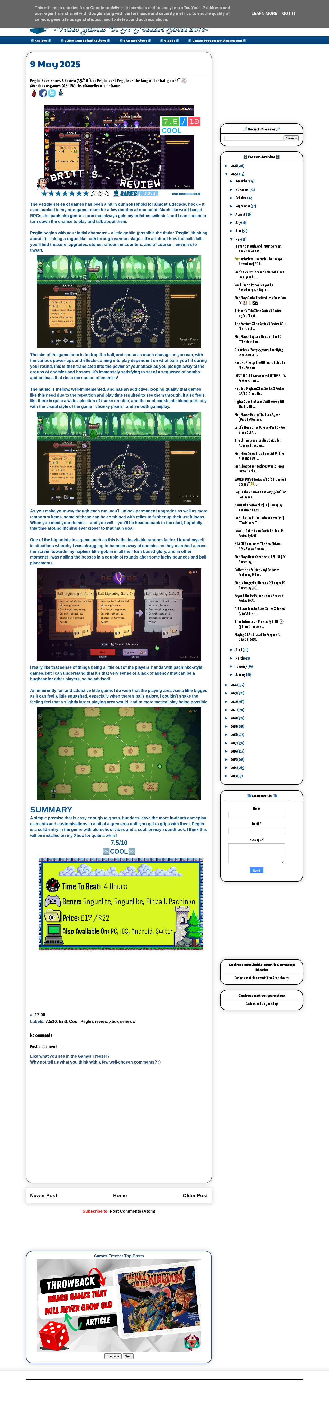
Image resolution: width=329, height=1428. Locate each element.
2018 (234, 735)
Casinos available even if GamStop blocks (262, 978)
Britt (63, 1021)
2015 (234, 760)
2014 (234, 768)
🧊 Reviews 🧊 (41, 40)
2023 (234, 693)
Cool (73, 1021)
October (241, 198)
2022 (234, 702)
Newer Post (43, 1195)
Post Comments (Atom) (132, 1211)
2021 (234, 710)
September (243, 206)
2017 (234, 743)
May (238, 239)
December (242, 181)
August (240, 214)
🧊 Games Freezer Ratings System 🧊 (217, 40)
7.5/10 (51, 1021)
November (242, 190)
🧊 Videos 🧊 (169, 40)
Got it (289, 13)
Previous (113, 1356)
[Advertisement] (119, 1232)
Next (128, 1356)
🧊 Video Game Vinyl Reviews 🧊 (85, 40)
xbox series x (122, 1021)
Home (120, 1195)
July (238, 223)
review (101, 1021)
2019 (234, 726)
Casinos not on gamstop (261, 1004)
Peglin (86, 1021)
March (239, 658)
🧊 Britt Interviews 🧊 (135, 40)
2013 (234, 776)
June (238, 231)
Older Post (195, 1195)
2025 (234, 174)
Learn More (264, 13)
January (240, 675)
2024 (234, 685)
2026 (234, 166)
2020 (234, 718)
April (239, 650)
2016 (234, 751)
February (241, 667)
